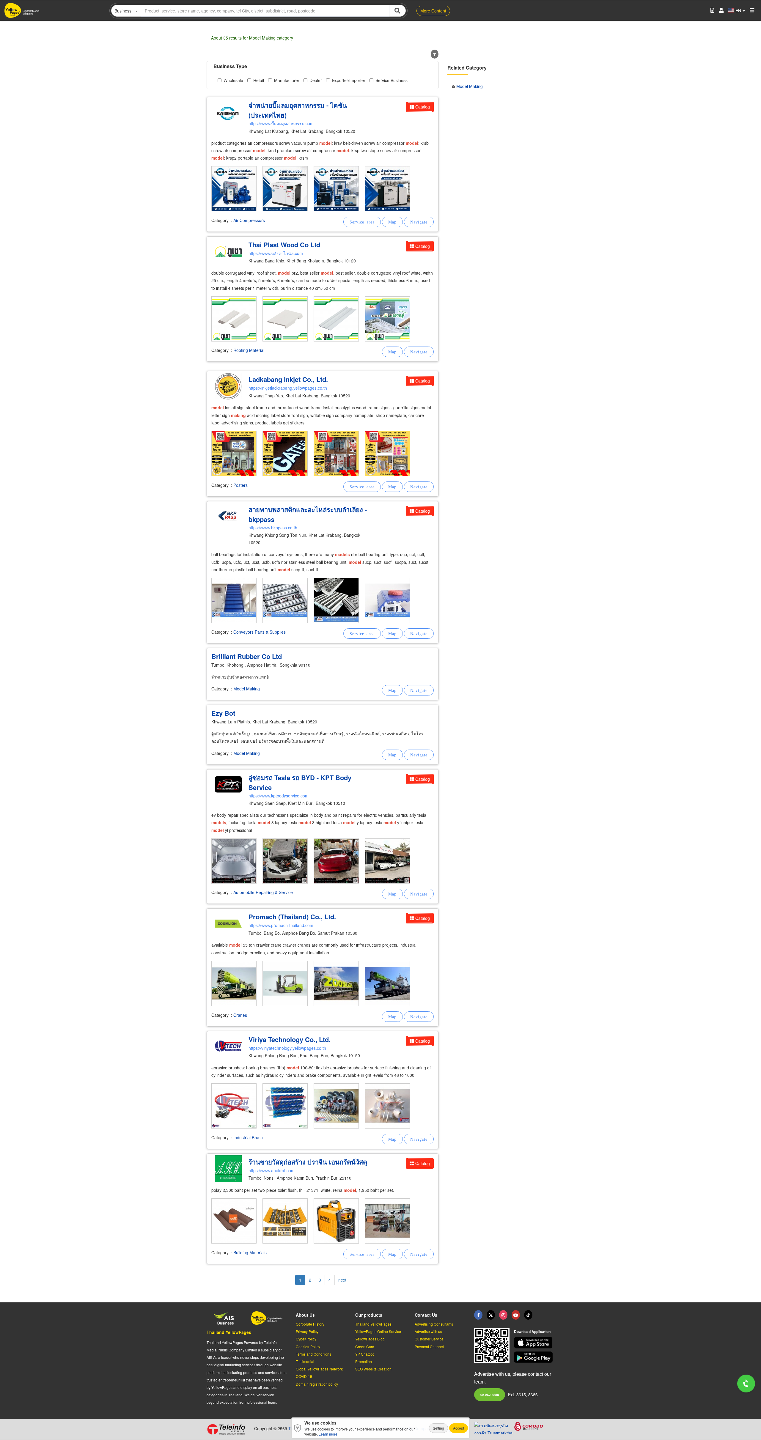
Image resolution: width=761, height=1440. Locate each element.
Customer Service (429, 1338)
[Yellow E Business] (478, 1315)
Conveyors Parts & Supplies (259, 632)
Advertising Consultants (434, 1323)
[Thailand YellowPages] (491, 1315)
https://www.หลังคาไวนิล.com (276, 253)
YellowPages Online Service (378, 1331)
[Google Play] (534, 1357)
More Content (433, 11)
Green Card (364, 1346)
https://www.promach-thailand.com (281, 925)
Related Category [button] (467, 67)
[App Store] (534, 1342)
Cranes (240, 1015)
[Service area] (362, 222)
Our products (368, 1315)
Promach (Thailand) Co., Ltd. (292, 916)
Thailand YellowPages (229, 1332)
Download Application (532, 1331)
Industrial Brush (248, 1137)
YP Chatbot (364, 1353)
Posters (240, 485)
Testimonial (305, 1361)
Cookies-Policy (308, 1346)
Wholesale (233, 80)
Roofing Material (248, 350)
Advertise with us (428, 1331)
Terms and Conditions (313, 1353)
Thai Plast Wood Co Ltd (284, 244)
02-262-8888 (489, 1394)
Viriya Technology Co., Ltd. (290, 1039)
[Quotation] (712, 10)
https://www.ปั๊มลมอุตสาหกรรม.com (281, 123)
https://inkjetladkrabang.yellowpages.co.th (288, 388)
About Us (305, 1315)
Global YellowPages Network (319, 1368)
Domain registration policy (317, 1384)
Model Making (246, 689)
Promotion (363, 1361)
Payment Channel (429, 1346)
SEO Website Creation (373, 1368)
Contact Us (426, 1315)
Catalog (422, 107)
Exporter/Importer (348, 80)
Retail (258, 80)
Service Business (391, 80)
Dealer (315, 80)
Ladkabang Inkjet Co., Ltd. (288, 379)
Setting (438, 1427)
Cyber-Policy (306, 1338)
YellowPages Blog (370, 1338)
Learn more (328, 1433)
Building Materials (250, 1252)
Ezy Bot (223, 713)
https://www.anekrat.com (272, 1170)
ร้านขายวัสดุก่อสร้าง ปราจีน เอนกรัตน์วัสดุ (308, 1162)
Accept (458, 1427)
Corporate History (310, 1323)
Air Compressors (249, 220)
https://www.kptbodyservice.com (279, 796)
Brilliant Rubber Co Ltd (246, 656)
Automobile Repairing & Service (263, 892)
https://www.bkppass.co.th (273, 528)
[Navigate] (419, 222)
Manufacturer (286, 80)
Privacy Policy (307, 1331)
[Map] (392, 222)
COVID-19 (304, 1376)
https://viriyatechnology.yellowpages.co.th (287, 1048)
